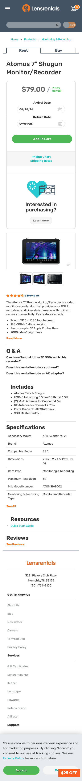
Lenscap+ (14, 691)
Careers (12, 630)
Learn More (41, 220)
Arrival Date (42, 102)
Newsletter (14, 622)
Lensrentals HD (17, 675)
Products (30, 39)
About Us (13, 605)
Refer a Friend (16, 708)
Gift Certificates (17, 666)
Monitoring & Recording (56, 39)
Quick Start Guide (22, 526)
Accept (21, 770)
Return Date (42, 117)
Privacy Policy (13, 758)
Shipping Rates (41, 161)
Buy (58, 50)
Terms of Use (16, 639)
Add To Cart (42, 139)
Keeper (12, 683)
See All (11, 506)
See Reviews (15, 544)
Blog (10, 614)
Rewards (13, 700)
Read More (14, 338)
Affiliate (12, 716)
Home (14, 39)
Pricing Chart (41, 157)
